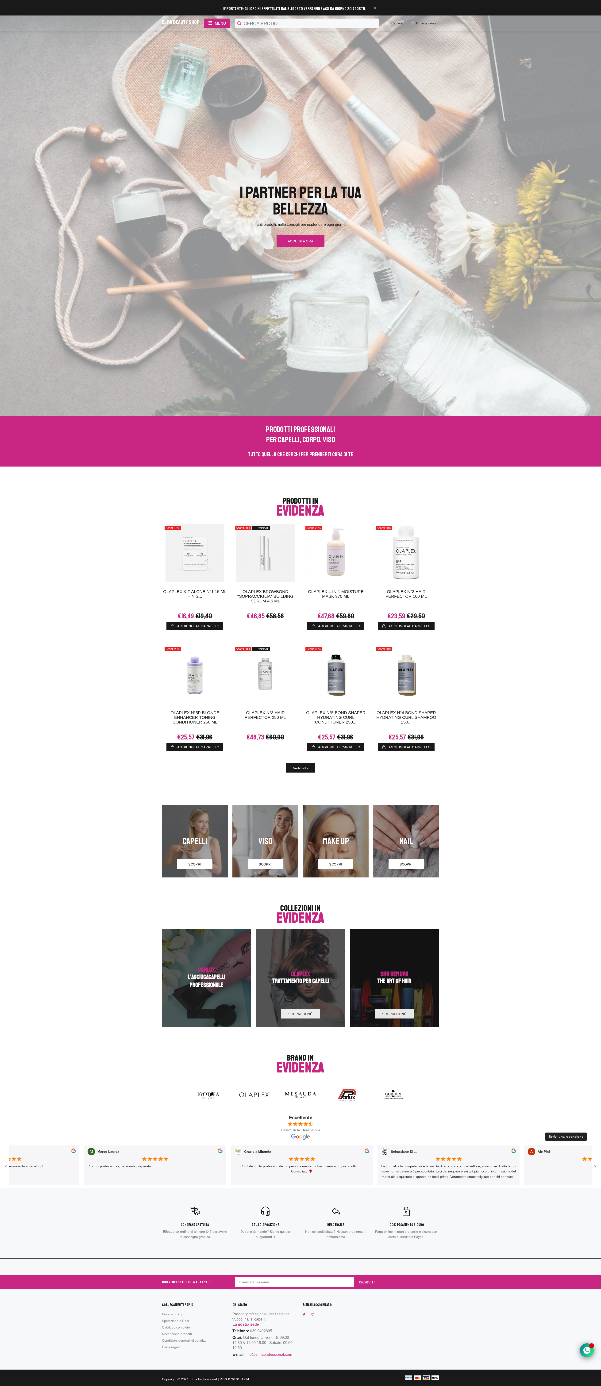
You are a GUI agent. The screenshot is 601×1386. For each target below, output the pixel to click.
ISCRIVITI (367, 1282)
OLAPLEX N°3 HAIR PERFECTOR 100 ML (406, 594)
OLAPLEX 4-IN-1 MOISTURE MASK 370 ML (336, 594)
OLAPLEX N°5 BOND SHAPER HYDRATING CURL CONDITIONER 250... (336, 717)
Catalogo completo (176, 1327)
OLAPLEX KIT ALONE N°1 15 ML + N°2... (195, 594)
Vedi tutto (300, 768)
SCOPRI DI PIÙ (206, 1014)
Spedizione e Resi (175, 1321)
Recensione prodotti (177, 1334)
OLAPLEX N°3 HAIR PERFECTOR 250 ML (265, 715)
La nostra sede (245, 1324)
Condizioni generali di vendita (184, 1340)
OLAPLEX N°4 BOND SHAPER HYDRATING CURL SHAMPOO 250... (406, 717)
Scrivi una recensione (566, 1136)
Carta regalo (171, 1347)
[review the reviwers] (154, 1152)
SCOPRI (194, 864)
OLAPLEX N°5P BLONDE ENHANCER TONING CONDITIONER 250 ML (194, 717)
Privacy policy (172, 1314)
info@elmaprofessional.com (269, 1354)
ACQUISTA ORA (300, 241)
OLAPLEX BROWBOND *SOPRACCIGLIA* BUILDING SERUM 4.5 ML (265, 596)
